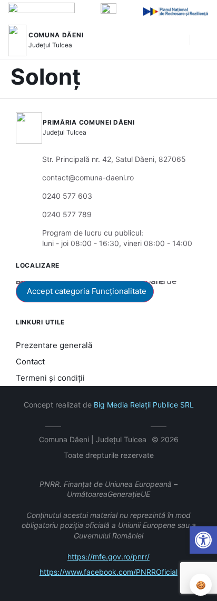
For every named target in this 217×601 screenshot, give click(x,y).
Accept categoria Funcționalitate (86, 291)
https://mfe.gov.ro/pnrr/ (108, 556)
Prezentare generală (54, 345)
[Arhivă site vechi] (140, 425)
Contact (30, 361)
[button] (176, 40)
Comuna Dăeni (55, 35)
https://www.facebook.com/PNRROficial (108, 571)
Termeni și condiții (50, 378)
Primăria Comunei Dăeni (88, 122)
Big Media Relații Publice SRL (144, 404)
